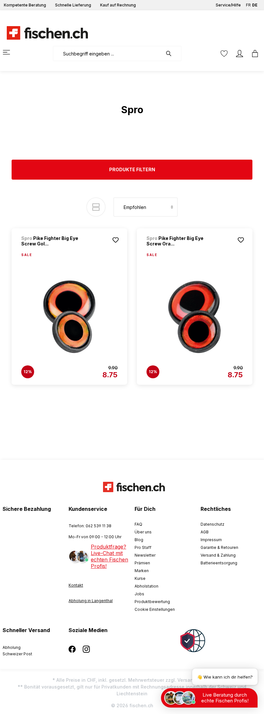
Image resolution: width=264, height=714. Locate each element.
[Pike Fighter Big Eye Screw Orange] (194, 317)
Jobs (139, 593)
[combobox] (108, 53)
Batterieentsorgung (219, 562)
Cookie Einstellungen (155, 609)
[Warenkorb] (253, 53)
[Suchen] (172, 53)
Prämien (142, 562)
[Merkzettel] (224, 53)
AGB (205, 532)
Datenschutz (212, 524)
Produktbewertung (152, 601)
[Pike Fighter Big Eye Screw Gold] (69, 317)
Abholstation (146, 586)
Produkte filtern (132, 169)
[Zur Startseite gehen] (43, 33)
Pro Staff (143, 547)
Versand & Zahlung (218, 555)
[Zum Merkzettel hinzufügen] (115, 239)
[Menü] (10, 52)
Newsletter (145, 555)
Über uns (143, 532)
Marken (142, 570)
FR (248, 5)
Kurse (140, 578)
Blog (139, 539)
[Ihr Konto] (239, 53)
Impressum (211, 539)
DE (255, 5)
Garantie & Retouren (219, 547)
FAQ (138, 524)
